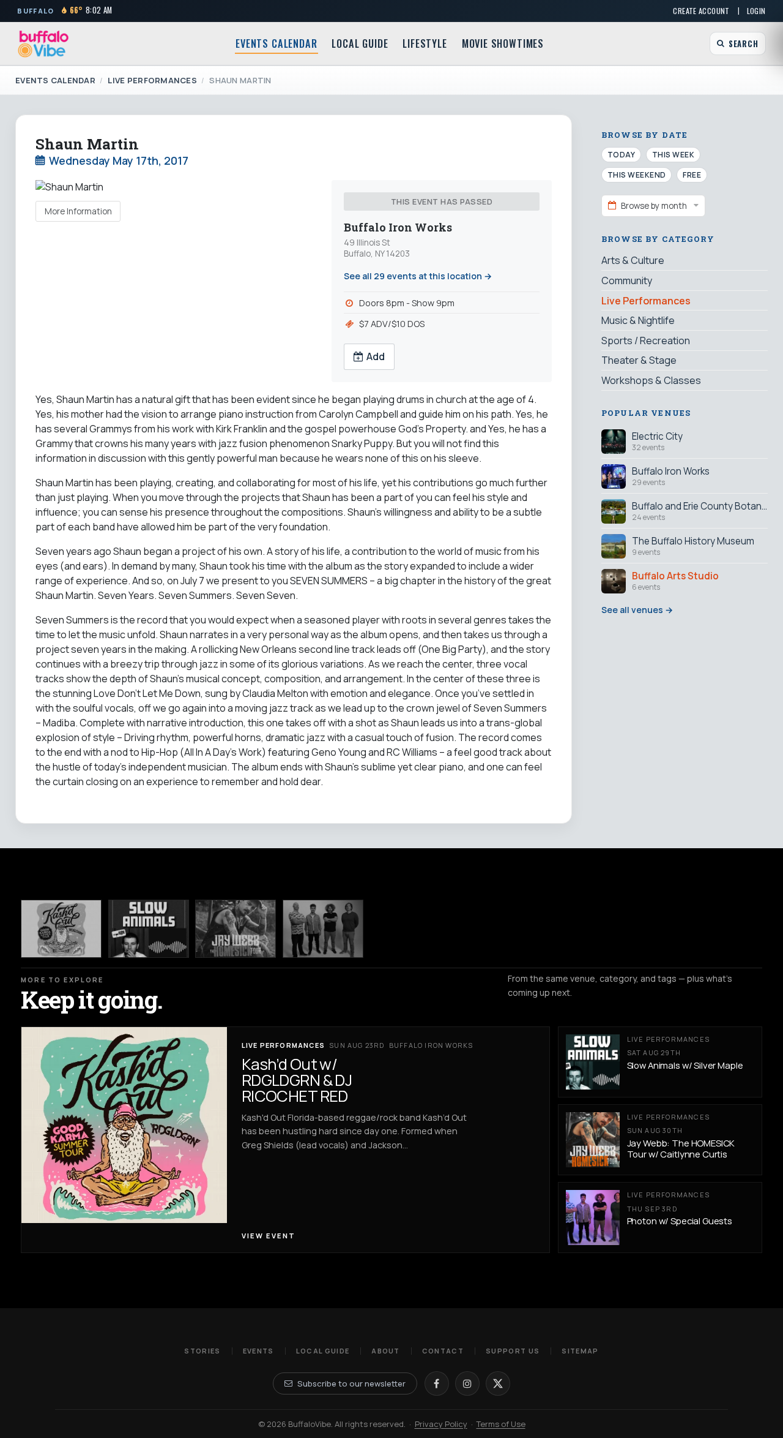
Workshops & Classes (651, 380)
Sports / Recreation (645, 340)
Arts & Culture (632, 261)
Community (626, 280)
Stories (202, 1350)
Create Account (701, 11)
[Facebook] (437, 1383)
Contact (443, 1350)
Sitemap (580, 1350)
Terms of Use (501, 1423)
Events (258, 1350)
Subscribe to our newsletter (351, 1383)
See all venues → (637, 609)
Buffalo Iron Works (398, 227)
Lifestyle (425, 43)
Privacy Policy (441, 1423)
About (385, 1350)
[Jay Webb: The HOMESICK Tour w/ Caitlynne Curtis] (235, 929)
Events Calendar (276, 43)
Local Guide (360, 43)
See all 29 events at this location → (418, 276)
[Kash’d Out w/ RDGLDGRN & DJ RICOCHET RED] (61, 929)
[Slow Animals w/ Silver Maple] (148, 929)
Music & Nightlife (638, 320)
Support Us (513, 1350)
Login (756, 11)
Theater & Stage (639, 360)
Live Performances (152, 80)
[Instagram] (467, 1383)
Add (375, 356)
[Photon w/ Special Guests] (323, 929)
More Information (78, 211)
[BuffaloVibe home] (43, 44)
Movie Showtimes (503, 43)
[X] (498, 1383)
